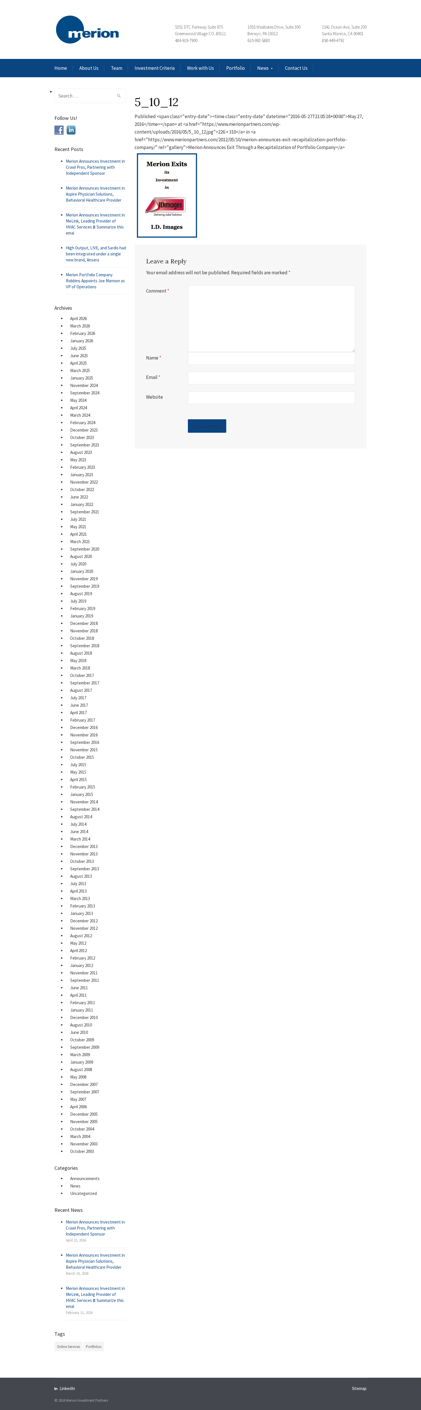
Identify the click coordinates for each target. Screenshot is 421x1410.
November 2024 (84, 385)
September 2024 (84, 393)
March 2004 (80, 1136)
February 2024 (82, 422)
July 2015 (78, 764)
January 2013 (81, 913)
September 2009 (84, 1047)
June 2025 (79, 355)
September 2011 (84, 980)
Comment (157, 291)
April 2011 (78, 995)
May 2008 (78, 1077)
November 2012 (84, 928)
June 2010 (79, 1032)
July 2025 (78, 348)
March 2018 (80, 668)
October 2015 (82, 757)
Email (153, 377)
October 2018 (82, 638)
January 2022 (81, 504)
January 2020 (81, 571)
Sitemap (359, 1388)
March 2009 (80, 1054)
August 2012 (81, 935)
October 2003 (82, 1151)
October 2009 (82, 1039)
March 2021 (80, 541)
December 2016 (84, 727)
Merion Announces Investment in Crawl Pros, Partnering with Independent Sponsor (95, 167)
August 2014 (81, 816)
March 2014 (80, 839)
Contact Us (296, 68)
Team (116, 68)
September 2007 (84, 1092)
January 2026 (81, 340)
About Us (89, 68)
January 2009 (81, 1062)
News (263, 68)
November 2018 (84, 630)
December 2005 (84, 1114)
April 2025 (78, 363)
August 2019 (81, 593)
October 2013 (82, 861)
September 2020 (84, 549)
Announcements (85, 1178)
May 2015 (78, 772)
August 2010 (81, 1025)
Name (153, 358)
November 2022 (84, 482)
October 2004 (82, 1129)
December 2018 (84, 623)
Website (154, 397)
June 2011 (79, 987)
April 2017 (78, 712)
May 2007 (78, 1099)
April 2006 (78, 1106)
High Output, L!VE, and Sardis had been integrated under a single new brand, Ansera (96, 254)
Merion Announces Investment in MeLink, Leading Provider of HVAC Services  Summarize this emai (95, 224)
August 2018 (81, 653)
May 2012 (78, 943)
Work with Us (200, 68)
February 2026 (82, 333)
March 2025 (80, 370)
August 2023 (81, 452)
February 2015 (82, 787)
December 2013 (84, 846)
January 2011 (81, 1010)
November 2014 (84, 802)
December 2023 (84, 430)
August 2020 (81, 556)
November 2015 (84, 749)
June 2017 (79, 705)
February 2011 (82, 1002)
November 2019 (84, 578)
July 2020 (78, 564)
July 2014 (78, 824)
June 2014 (79, 831)
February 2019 (82, 608)
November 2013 (84, 854)
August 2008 (81, 1069)
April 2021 (78, 534)
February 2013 (82, 906)
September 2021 (84, 512)
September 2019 (84, 586)
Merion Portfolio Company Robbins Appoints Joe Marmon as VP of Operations (95, 280)
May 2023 (78, 459)
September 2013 (84, 868)
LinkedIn (67, 1388)
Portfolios (93, 1346)
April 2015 (78, 779)
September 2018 (84, 645)
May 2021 (78, 526)
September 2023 (84, 445)
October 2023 (82, 437)
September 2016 (84, 742)
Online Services (68, 1346)
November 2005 (84, 1121)
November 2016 (84, 735)
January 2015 (81, 794)
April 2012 (78, 950)
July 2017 (78, 697)
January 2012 (81, 965)
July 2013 (78, 883)
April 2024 (78, 407)
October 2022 (82, 489)
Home (60, 68)
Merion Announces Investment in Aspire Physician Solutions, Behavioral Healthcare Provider (95, 194)
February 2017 (82, 720)
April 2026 (78, 318)
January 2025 (81, 378)
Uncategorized (83, 1193)
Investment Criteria (155, 68)
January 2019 (81, 616)
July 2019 (78, 601)
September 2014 (84, 809)
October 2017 (82, 675)
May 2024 (78, 400)
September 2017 (84, 683)
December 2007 (84, 1084)
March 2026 (80, 326)
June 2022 (79, 497)
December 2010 (84, 1017)
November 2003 (84, 1144)
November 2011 (84, 973)
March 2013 (80, 898)
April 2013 (78, 891)
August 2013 (81, 876)
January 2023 (81, 474)
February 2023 (82, 467)
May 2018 (78, 660)
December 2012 (84, 921)
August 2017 (81, 690)
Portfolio (235, 68)
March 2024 (80, 415)
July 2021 (78, 519)
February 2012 (82, 958)
